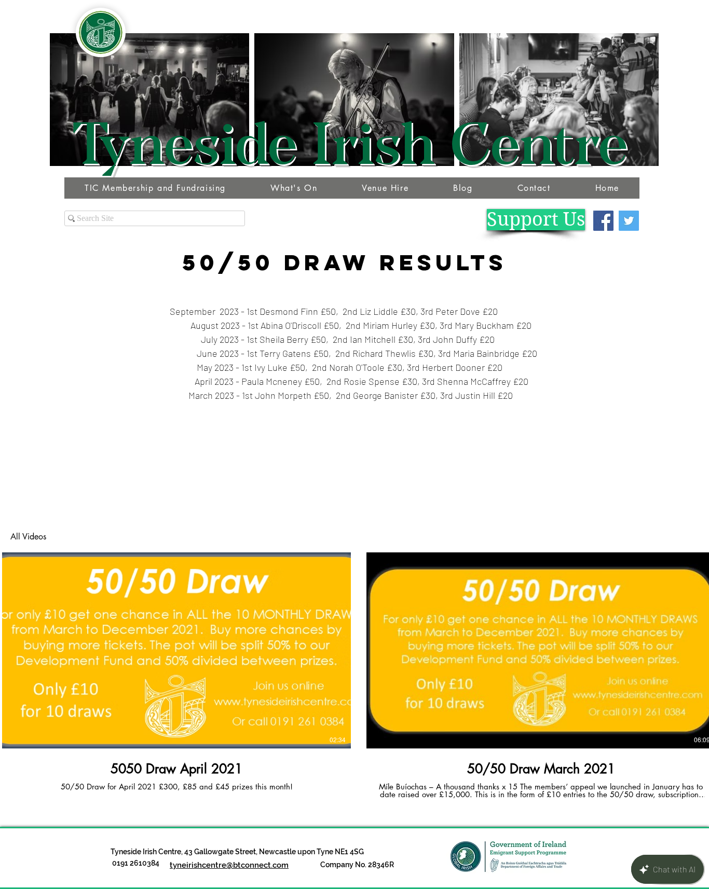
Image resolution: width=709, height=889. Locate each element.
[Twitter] (629, 221)
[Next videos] (694, 648)
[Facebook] (603, 221)
